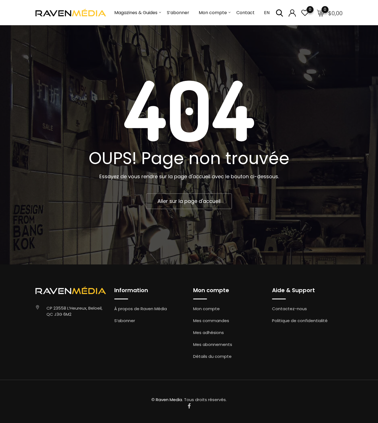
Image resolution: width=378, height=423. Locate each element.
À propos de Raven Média (140, 309)
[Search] (279, 12)
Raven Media (169, 399)
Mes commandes (211, 320)
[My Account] (292, 12)
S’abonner (178, 12)
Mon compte (213, 12)
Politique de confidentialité (300, 320)
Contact (245, 12)
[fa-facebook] (189, 406)
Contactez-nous (289, 309)
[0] (305, 12)
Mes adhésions (208, 332)
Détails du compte (212, 356)
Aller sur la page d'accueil (189, 201)
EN (267, 12)
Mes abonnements (212, 344)
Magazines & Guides (135, 12)
